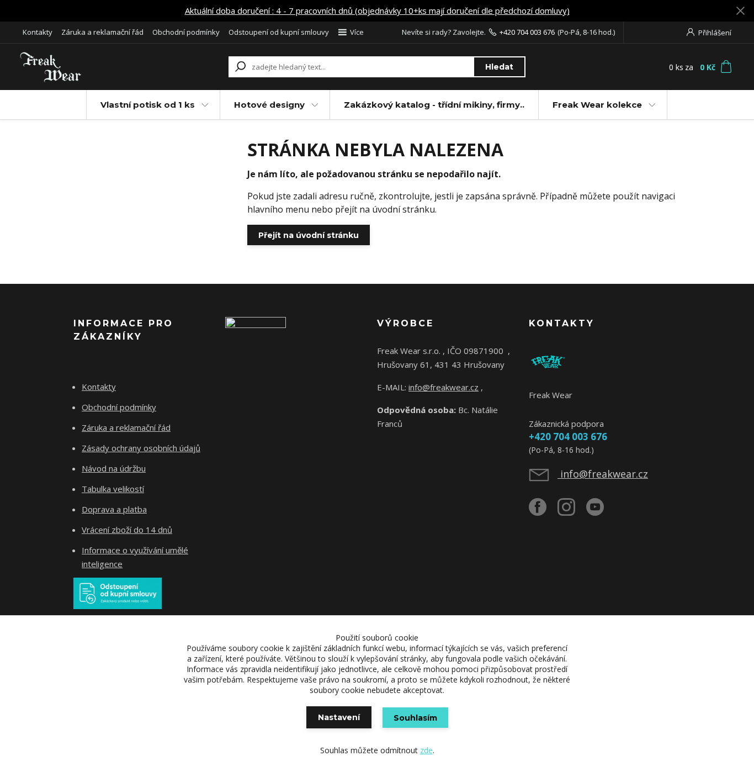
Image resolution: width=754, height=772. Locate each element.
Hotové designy (269, 104)
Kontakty (37, 32)
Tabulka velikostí (113, 488)
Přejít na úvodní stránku (308, 235)
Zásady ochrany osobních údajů (141, 447)
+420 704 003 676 (527, 32)
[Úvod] (85, 66)
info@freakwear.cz (443, 387)
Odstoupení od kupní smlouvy (279, 32)
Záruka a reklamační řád (102, 32)
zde (426, 750)
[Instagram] (571, 511)
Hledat (499, 67)
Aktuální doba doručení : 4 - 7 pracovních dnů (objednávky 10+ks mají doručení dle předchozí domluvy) (377, 10)
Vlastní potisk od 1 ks (147, 104)
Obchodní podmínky (186, 32)
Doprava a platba (114, 509)
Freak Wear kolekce (597, 104)
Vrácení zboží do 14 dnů (127, 529)
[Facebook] (543, 511)
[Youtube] (600, 511)
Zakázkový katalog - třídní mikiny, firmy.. (434, 104)
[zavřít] (740, 11)
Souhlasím (415, 718)
